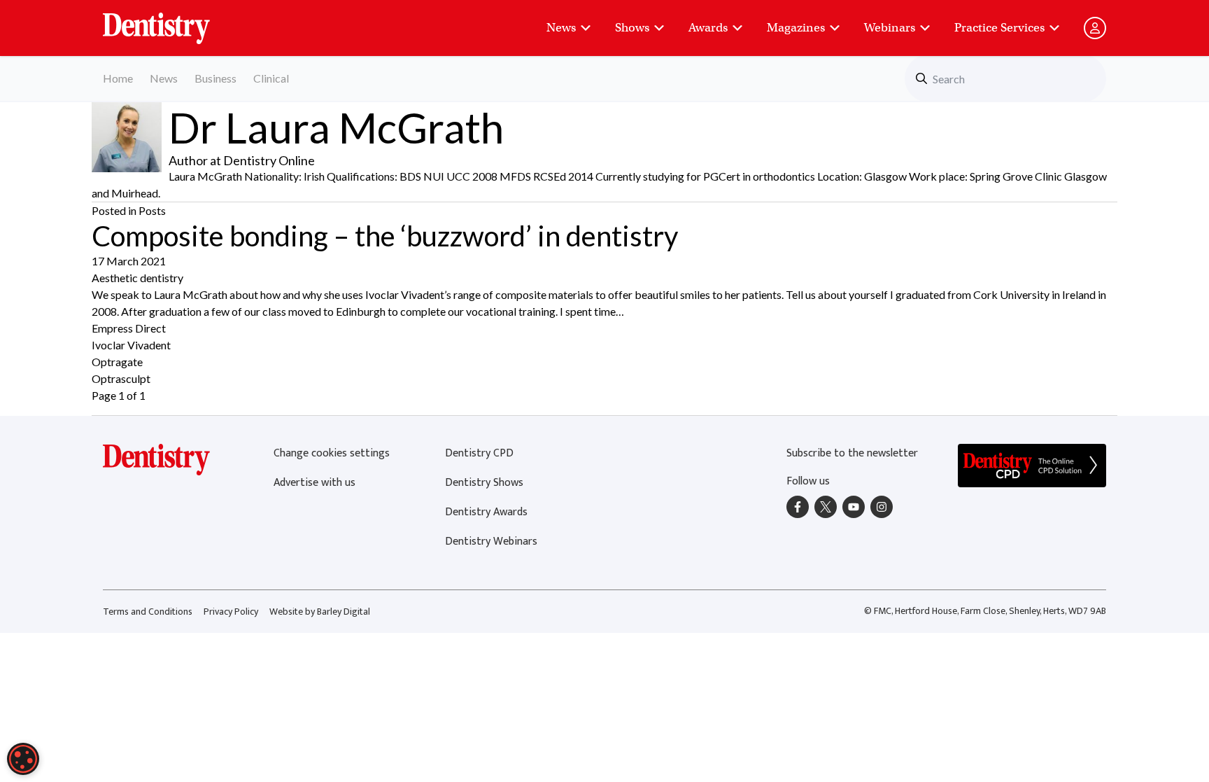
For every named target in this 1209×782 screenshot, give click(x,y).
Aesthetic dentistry (137, 277)
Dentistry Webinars (491, 541)
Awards (708, 27)
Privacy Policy (231, 611)
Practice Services (999, 27)
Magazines (796, 27)
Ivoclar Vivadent (131, 344)
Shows (632, 27)
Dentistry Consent (173, 21)
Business (215, 78)
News (561, 27)
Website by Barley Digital (319, 611)
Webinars (889, 27)
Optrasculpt (121, 378)
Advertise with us (314, 482)
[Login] (1095, 28)
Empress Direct (129, 328)
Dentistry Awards (486, 512)
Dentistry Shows (484, 482)
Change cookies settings (332, 453)
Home (118, 78)
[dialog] (23, 759)
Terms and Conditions (147, 611)
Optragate (117, 361)
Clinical (271, 78)
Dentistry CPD (479, 453)
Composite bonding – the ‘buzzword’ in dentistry (385, 236)
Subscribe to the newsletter (852, 453)
